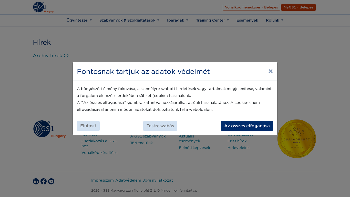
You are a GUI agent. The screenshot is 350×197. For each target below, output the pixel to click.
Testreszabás (160, 125)
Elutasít (88, 125)
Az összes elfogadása (247, 125)
